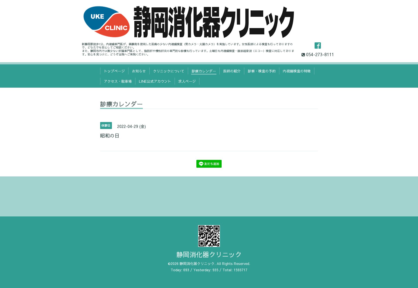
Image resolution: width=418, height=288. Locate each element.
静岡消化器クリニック (209, 254)
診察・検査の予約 (262, 71)
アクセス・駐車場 (118, 81)
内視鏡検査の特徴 (297, 71)
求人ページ (187, 81)
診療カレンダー (204, 71)
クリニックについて (168, 71)
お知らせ (139, 71)
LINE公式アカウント (155, 81)
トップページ (114, 71)
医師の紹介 (232, 71)
